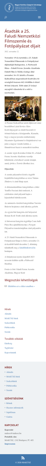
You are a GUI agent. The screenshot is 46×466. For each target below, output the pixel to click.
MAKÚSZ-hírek (11, 318)
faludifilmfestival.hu (27, 247)
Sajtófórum (10, 412)
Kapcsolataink (10, 352)
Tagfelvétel (9, 347)
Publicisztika (10, 327)
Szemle (7, 331)
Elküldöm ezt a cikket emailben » (21, 286)
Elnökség (8, 343)
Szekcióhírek (10, 322)
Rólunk (9, 403)
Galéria (9, 416)
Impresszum (10, 443)
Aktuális (8, 313)
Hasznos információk (14, 407)
